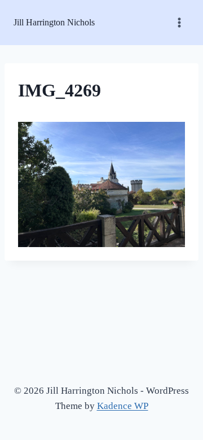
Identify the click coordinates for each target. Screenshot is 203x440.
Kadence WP (122, 406)
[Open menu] (179, 22)
